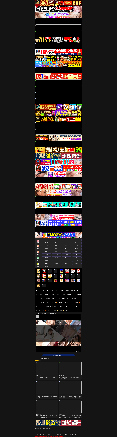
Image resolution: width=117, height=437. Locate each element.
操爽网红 (64, 294)
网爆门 (77, 257)
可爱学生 (66, 251)
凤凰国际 (52, 294)
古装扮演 (46, 251)
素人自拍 (76, 242)
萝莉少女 (76, 239)
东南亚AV (77, 245)
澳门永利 (58, 290)
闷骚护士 (76, 254)
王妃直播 (43, 298)
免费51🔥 (71, 302)
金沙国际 (54, 306)
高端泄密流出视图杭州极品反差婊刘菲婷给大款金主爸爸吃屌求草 (70, 378)
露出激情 (56, 257)
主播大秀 (37, 298)
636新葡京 (61, 302)
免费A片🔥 (49, 310)
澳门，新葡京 (60, 306)
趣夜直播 (58, 298)
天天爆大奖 (48, 306)
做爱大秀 (71, 306)
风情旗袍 (46, 254)
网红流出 (66, 248)
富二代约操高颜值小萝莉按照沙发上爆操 (45, 377)
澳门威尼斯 (38, 310)
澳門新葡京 (43, 302)
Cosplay (66, 242)
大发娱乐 (37, 302)
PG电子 (62, 290)
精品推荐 (46, 239)
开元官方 (43, 306)
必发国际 (69, 298)
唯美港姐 (66, 245)
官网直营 (52, 290)
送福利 (78, 290)
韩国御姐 (56, 245)
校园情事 (56, 263)
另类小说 (46, 266)
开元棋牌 (47, 290)
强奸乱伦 (56, 239)
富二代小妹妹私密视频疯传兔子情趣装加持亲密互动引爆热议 (47, 397)
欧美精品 (66, 239)
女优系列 (56, 251)
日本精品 (56, 242)
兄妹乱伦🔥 (55, 310)
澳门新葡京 (74, 298)
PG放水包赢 (58, 294)
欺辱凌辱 (46, 248)
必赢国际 (47, 294)
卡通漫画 (46, 257)
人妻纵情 (66, 263)
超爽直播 (69, 294)
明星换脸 (56, 254)
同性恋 (77, 260)
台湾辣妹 (46, 245)
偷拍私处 (53, 298)
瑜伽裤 (67, 254)
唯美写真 (66, 257)
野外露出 (76, 248)
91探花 (56, 248)
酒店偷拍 (79, 294)
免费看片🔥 (54, 302)
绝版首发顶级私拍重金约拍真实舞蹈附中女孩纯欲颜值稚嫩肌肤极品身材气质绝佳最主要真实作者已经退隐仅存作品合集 (70, 398)
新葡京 (37, 294)
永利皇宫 (49, 302)
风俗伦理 (76, 263)
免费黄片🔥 (62, 310)
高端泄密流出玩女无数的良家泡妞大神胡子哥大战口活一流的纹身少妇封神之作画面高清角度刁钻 (70, 417)
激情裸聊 (66, 302)
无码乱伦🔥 (77, 302)
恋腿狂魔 (76, 251)
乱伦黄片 (48, 298)
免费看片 (66, 306)
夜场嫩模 (63, 298)
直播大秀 (76, 306)
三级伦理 (46, 242)
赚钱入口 (67, 310)
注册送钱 (67, 290)
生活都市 (46, 263)
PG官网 (42, 290)
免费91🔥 (44, 310)
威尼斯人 (37, 290)
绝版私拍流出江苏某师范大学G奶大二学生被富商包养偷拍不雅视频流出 (47, 416)
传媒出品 (46, 260)
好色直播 (37, 306)
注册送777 (73, 290)
